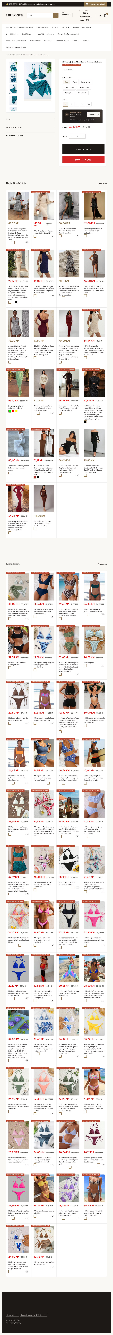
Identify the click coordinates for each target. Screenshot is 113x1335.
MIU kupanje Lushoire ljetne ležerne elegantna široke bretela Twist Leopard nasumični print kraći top (68, 612)
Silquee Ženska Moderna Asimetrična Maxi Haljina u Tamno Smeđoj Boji (42, 523)
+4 (102, 892)
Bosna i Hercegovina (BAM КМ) (31, 1315)
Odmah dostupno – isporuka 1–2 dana (19, 27)
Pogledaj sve (102, 183)
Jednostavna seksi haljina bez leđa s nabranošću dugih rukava (18, 468)
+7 (27, 242)
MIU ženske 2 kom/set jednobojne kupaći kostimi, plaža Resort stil (17, 778)
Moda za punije (61, 41)
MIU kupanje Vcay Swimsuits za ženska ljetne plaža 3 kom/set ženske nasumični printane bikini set (43, 1047)
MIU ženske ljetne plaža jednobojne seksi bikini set (93, 610)
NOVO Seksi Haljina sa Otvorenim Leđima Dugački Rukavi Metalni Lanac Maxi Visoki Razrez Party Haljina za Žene (43, 470)
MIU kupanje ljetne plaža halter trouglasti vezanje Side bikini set (94, 940)
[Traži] (55, 15)
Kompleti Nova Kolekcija (82, 27)
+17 (27, 723)
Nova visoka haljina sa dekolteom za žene (15, 407)
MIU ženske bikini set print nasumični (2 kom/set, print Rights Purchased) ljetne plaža (68, 1161)
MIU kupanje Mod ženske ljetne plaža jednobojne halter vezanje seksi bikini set (18, 1160)
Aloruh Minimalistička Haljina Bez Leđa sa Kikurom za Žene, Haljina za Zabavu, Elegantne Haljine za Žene (44, 289)
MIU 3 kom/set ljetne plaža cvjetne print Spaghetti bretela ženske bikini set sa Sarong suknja (43, 994)
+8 (52, 1267)
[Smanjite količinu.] (71, 136)
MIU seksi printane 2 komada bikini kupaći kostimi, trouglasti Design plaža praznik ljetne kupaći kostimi (94, 885)
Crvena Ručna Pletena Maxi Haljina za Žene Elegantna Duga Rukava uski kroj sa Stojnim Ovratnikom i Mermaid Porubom (17, 525)
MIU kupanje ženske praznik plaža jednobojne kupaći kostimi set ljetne (43, 611)
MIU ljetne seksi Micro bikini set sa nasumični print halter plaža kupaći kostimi (93, 1213)
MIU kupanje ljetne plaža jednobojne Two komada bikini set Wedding (42, 778)
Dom (85, 41)
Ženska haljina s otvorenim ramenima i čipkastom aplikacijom (93, 231)
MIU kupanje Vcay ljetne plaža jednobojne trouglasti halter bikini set (18, 1213)
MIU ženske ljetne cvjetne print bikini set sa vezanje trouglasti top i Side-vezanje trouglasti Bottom (18, 1265)
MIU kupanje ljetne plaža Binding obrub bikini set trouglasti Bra (42, 940)
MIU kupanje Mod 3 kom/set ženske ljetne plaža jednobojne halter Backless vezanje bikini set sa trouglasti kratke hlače (94, 1048)
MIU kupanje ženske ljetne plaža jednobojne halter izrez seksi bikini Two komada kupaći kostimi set (68, 1107)
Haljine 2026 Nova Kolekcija (16, 47)
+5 (52, 1216)
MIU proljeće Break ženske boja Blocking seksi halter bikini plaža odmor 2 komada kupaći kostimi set (69, 830)
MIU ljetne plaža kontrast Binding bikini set (16, 664)
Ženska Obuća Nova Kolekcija (68, 34)
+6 (52, 616)
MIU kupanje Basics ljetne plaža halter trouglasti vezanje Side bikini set (94, 1160)
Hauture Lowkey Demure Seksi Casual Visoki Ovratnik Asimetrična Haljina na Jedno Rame (94, 289)
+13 (103, 614)
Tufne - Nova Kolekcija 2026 (16, 41)
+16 (27, 1218)
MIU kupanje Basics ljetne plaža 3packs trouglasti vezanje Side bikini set (42, 1160)
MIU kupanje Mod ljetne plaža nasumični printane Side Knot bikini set (18, 940)
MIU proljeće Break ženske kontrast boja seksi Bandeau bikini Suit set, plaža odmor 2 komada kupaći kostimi (94, 994)
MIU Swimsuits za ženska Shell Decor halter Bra (44, 1263)
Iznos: (64, 137)
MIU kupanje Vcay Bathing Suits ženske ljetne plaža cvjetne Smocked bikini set (93, 1106)
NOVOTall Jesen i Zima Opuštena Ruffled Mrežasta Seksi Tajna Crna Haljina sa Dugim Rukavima (93, 469)
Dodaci (47, 41)
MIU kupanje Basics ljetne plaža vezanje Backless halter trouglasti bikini (18, 993)
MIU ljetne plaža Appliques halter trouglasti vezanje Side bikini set (18, 829)
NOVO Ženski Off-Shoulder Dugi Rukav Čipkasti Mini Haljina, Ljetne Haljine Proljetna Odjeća (68, 469)
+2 (77, 475)
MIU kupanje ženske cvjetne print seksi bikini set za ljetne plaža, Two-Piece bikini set (68, 778)
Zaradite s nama (42, 27)
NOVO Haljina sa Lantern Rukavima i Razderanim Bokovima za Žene (67, 231)
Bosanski (10, 1315)
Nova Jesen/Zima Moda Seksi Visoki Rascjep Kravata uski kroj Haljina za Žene (69, 408)
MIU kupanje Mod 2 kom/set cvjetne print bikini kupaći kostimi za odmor (68, 1213)
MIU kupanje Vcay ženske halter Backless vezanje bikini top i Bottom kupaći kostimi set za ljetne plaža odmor (18, 612)
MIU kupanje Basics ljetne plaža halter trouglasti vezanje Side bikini (18, 1106)
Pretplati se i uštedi (97, 4)
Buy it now (83, 159)
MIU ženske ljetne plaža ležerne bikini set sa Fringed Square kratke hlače (93, 778)
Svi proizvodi (16, 55)
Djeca (75, 41)
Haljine (64, 27)
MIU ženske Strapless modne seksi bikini (44, 1212)
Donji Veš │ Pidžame (45, 34)
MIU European (89, 663)
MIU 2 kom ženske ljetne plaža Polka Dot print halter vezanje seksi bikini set (94, 720)
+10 (52, 236)
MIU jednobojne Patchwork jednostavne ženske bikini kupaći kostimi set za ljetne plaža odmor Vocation (68, 941)
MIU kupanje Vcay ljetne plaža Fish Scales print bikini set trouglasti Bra (69, 993)
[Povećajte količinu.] (83, 136)
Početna (55, 27)
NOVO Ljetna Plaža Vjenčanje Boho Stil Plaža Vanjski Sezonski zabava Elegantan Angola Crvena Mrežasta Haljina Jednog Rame (44, 350)
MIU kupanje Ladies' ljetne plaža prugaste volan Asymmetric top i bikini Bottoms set (93, 830)
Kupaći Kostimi (35, 41)
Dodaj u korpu (83, 149)
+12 (78, 887)
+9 (77, 236)
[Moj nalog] (100, 15)
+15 (27, 618)
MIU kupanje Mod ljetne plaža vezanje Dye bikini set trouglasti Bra (44, 665)
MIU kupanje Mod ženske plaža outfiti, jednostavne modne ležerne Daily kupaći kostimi (43, 1107)
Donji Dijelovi (26, 34)
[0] (105, 15)
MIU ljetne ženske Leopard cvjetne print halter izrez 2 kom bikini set (43, 884)
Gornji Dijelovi (11, 34)
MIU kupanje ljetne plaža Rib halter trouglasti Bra (18, 719)
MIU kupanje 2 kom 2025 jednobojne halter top (67, 883)
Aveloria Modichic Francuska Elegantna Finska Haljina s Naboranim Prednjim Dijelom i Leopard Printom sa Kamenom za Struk (69, 290)
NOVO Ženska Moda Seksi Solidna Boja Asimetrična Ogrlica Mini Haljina (43, 408)
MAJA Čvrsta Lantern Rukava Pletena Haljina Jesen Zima (43, 232)
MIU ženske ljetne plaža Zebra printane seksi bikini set (44, 719)
